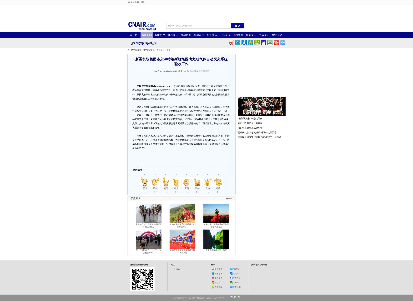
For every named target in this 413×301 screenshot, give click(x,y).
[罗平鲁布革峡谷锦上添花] (216, 248)
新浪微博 (218, 269)
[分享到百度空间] (257, 42)
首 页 (133, 35)
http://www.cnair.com (163, 71)
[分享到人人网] (244, 42)
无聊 (187, 188)
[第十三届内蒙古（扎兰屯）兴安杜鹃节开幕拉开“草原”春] (148, 248)
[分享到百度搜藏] (263, 42)
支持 (208, 188)
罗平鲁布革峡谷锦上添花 (216, 250)
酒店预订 (173, 35)
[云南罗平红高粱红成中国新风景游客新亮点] (216, 222)
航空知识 (212, 35)
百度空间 (218, 287)
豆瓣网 (236, 283)
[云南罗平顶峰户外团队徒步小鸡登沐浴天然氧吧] (182, 222)
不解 (155, 188)
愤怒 (166, 188)
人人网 (236, 274)
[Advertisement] (131, 7)
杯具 (176, 188)
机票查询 (186, 35)
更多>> (229, 198)
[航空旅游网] (141, 30)
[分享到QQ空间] (250, 42)
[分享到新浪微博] (231, 42)
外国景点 (264, 35)
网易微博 (218, 278)
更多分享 (237, 287)
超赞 (218, 188)
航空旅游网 (136, 50)
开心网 (217, 283)
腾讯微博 (218, 274)
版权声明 (195, 298)
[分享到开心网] (276, 42)
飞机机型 (238, 35)
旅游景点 (251, 35)
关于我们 (177, 298)
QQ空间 (236, 269)
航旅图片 (160, 35)
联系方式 (186, 298)
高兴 (197, 188)
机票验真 (199, 35)
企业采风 (160, 50)
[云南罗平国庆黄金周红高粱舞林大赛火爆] (182, 248)
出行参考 (225, 35)
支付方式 (204, 298)
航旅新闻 (146, 35)
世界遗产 (277, 35)
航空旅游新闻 (149, 50)
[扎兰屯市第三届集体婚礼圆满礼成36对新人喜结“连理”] (148, 222)
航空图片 (136, 198)
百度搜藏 (237, 278)
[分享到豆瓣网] (270, 42)
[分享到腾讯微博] (237, 42)
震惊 (145, 188)
